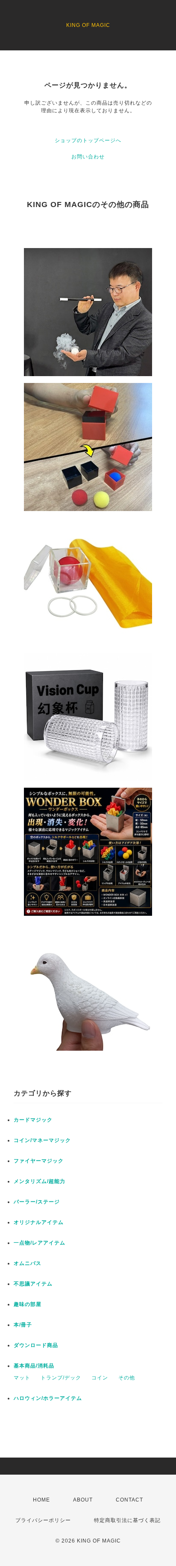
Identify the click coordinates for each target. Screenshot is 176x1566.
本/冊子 (23, 1325)
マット (22, 1378)
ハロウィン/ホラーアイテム (48, 1398)
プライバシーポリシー (43, 1520)
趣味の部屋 (27, 1304)
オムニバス (27, 1263)
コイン (99, 1378)
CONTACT (129, 1500)
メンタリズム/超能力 (39, 1181)
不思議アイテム (33, 1284)
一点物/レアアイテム (39, 1243)
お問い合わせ (88, 157)
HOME (41, 1500)
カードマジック (33, 1120)
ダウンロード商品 (36, 1345)
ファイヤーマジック (39, 1161)
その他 (126, 1378)
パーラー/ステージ (37, 1202)
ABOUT (83, 1500)
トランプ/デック (61, 1378)
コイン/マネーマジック (42, 1140)
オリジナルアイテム (39, 1222)
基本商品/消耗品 (34, 1366)
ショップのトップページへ (88, 140)
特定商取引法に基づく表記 (127, 1520)
